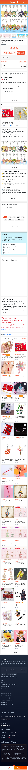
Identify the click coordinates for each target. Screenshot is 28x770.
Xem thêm (24, 338)
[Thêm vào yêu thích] (12, 108)
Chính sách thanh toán (6, 696)
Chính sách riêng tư (5, 688)
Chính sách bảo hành (6, 693)
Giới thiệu (3, 682)
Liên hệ (2, 691)
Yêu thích (5, 58)
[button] (5, 31)
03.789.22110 (5, 329)
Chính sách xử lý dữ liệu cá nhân (8, 684)
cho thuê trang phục (12, 674)
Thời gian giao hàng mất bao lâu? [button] (12, 247)
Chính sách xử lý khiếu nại (7, 704)
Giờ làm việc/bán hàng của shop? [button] (12, 250)
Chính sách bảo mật (5, 698)
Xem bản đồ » (6, 719)
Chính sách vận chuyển (6, 700)
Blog (2, 680)
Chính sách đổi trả (5, 686)
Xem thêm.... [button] (7, 252)
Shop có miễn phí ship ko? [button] (10, 244)
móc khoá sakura (7, 334)
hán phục (3, 674)
